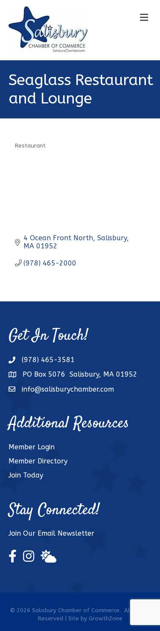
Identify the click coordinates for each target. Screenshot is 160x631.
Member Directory (38, 461)
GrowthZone (105, 618)
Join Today (26, 475)
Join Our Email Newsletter (51, 533)
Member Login (32, 447)
